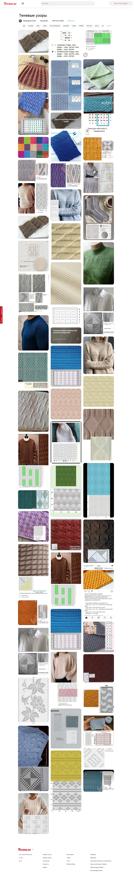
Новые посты (47, 854)
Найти (87, 3)
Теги (68, 861)
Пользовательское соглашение (100, 861)
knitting (81, 26)
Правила (93, 857)
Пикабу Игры (71, 864)
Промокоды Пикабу (96, 867)
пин (24, 26)
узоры (45, 26)
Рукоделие (44, 21)
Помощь (93, 854)
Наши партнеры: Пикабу (98, 864)
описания (66, 26)
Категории (70, 854)
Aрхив (45, 867)
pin (103, 26)
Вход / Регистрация (120, 3)
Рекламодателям (96, 870)
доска (97, 26)
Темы (68, 857)
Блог (20, 861)
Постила (10, 3)
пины (38, 26)
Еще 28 (109, 26)
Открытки (46, 861)
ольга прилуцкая (55, 26)
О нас (21, 857)
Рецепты (46, 864)
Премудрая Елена (29, 21)
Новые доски (47, 857)
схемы (74, 26)
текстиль (89, 26)
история (30, 26)
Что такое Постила (25, 854)
